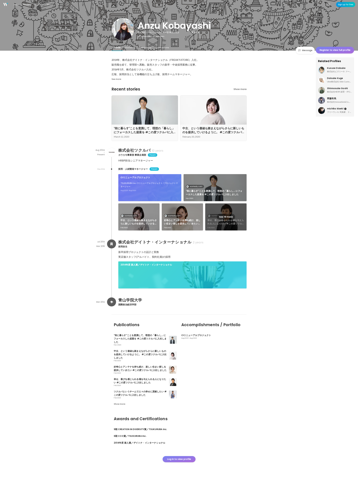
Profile (117, 47)
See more (116, 79)
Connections (162, 47)
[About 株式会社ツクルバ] (111, 152)
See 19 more (226, 216)
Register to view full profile (335, 50)
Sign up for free (345, 4)
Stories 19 (130, 47)
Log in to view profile (179, 459)
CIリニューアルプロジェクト (135, 177)
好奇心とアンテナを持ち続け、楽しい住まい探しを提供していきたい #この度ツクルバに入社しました (182, 222)
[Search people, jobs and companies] (329, 4)
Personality (145, 47)
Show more (240, 89)
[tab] (117, 47)
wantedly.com (196, 186)
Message (307, 50)
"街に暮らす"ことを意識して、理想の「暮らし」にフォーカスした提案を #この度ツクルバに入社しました (214, 192)
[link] (149, 187)
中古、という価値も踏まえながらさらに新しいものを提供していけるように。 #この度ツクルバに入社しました (139, 222)
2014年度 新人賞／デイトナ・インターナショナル (146, 264)
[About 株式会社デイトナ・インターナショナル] (111, 243)
